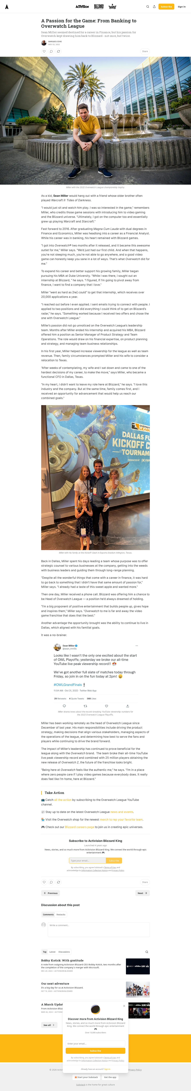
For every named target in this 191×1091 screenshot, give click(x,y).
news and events (121, 812)
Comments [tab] (48, 914)
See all (47, 1025)
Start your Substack (87, 1077)
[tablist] (54, 915)
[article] (95, 967)
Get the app (110, 1077)
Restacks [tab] (61, 914)
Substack (80, 1084)
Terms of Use (110, 1057)
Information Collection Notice (94, 1060)
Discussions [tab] (64, 952)
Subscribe (166, 6)
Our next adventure (55, 983)
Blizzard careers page (79, 827)
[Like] (44, 51)
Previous (52, 893)
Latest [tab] (52, 952)
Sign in (182, 6)
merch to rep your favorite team (121, 819)
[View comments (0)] (51, 51)
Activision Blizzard (63, 971)
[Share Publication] (154, 7)
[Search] (148, 7)
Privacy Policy (118, 1060)
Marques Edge (55, 41)
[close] (124, 1006)
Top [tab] (44, 952)
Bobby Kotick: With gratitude (62, 960)
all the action (62, 800)
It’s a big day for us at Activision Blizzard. (62, 987)
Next (140, 893)
